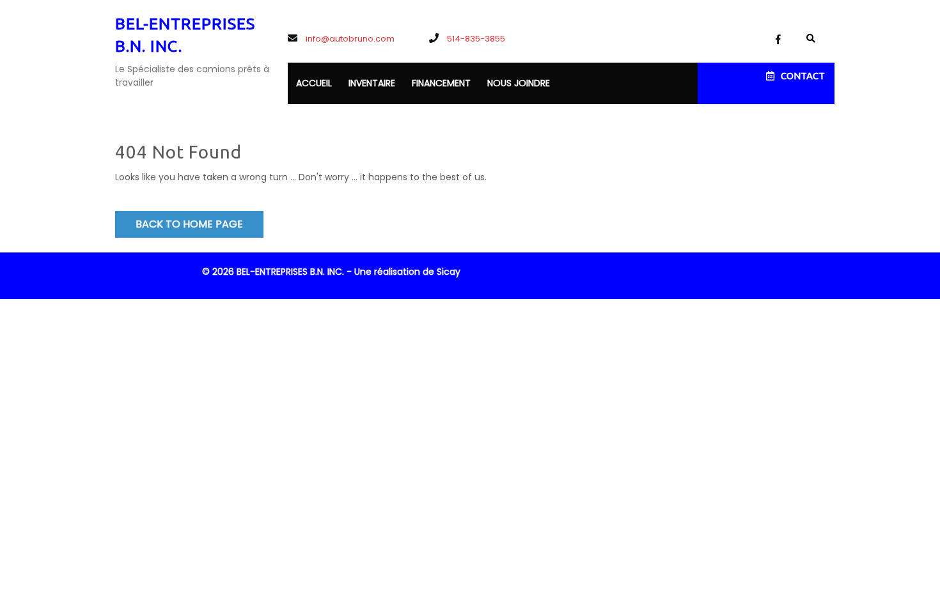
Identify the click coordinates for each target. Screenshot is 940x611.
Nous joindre (518, 83)
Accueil (314, 83)
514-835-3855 (475, 39)
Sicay (448, 271)
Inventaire (372, 83)
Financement (441, 83)
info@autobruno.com (349, 39)
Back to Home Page (189, 224)
